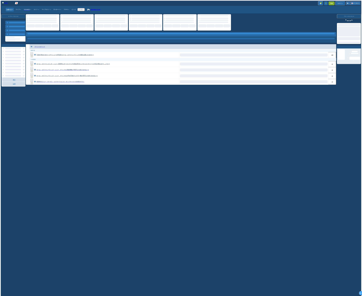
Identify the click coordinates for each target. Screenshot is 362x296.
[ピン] (31, 53)
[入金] (326, 3)
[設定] (348, 3)
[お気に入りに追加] (32, 56)
